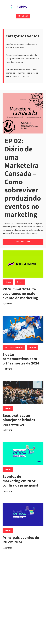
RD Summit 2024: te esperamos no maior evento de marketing (20, 293)
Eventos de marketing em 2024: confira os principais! (20, 481)
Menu (24, 16)
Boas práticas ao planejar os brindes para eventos (19, 420)
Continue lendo (23, 241)
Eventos (20, 282)
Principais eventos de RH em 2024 (21, 539)
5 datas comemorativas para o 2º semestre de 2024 (21, 358)
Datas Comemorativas (13, 347)
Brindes (7, 282)
